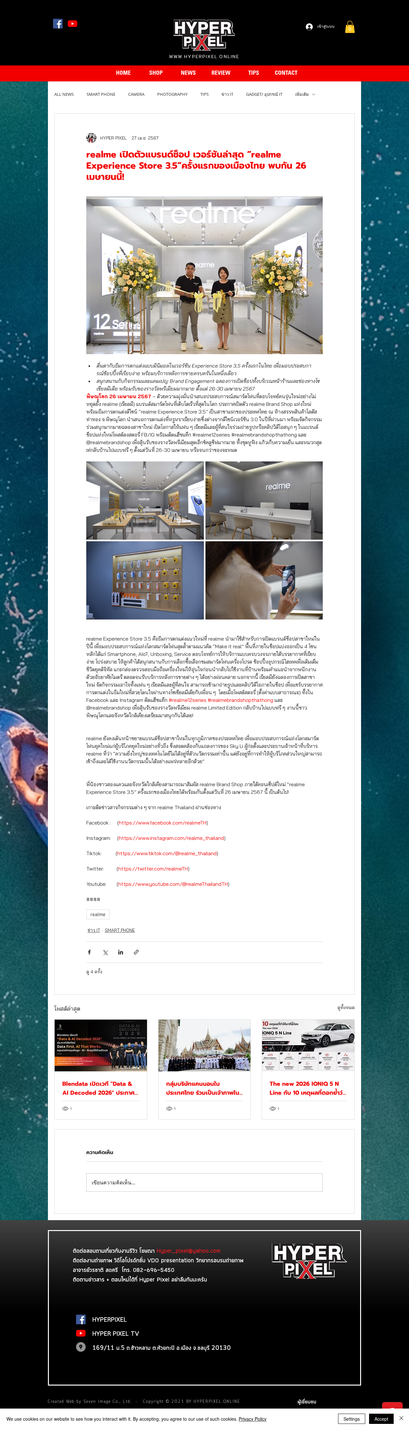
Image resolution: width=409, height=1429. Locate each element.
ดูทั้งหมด (346, 1007)
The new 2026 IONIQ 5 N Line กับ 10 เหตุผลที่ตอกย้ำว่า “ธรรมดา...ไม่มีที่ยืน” (307, 1088)
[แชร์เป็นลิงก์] (136, 952)
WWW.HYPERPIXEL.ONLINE (204, 56)
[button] (350, 27)
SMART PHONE (101, 94)
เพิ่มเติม (302, 94)
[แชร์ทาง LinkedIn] (121, 952)
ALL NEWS (64, 94)
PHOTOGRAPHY (172, 94)
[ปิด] (401, 1419)
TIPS (204, 94)
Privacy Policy (252, 1419)
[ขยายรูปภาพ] (145, 500)
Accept (381, 1419)
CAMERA (136, 94)
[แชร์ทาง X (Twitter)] (105, 952)
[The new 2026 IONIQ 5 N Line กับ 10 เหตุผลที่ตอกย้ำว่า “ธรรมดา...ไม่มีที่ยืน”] (308, 1045)
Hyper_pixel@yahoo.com (188, 1250)
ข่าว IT (227, 94)
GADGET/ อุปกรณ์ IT (264, 94)
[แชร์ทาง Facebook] (89, 952)
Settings (351, 1419)
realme (97, 914)
